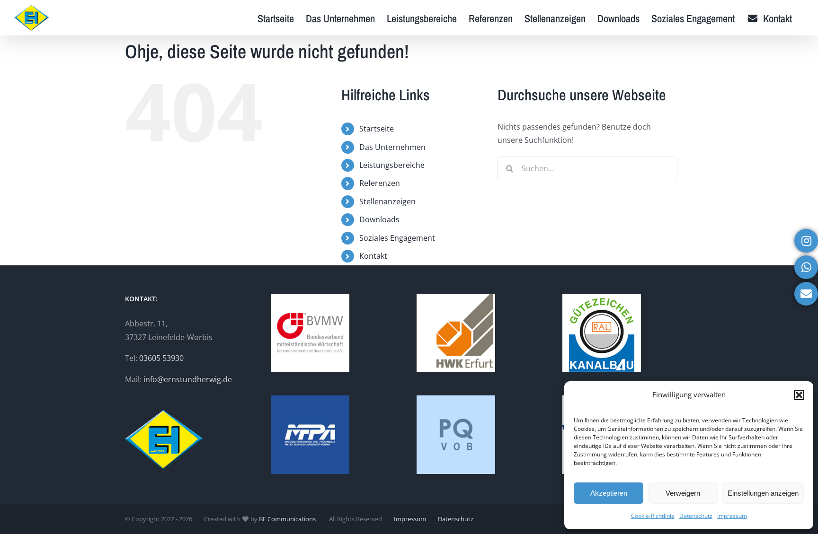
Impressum (732, 516)
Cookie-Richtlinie (653, 516)
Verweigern (683, 493)
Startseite (376, 128)
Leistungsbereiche (392, 165)
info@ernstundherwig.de (187, 379)
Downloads (379, 219)
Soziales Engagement (397, 238)
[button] (799, 395)
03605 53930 (161, 358)
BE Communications (288, 519)
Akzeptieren (608, 493)
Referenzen (379, 183)
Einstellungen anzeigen (763, 493)
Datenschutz (695, 516)
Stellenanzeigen (387, 201)
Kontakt (373, 256)
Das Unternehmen (392, 147)
